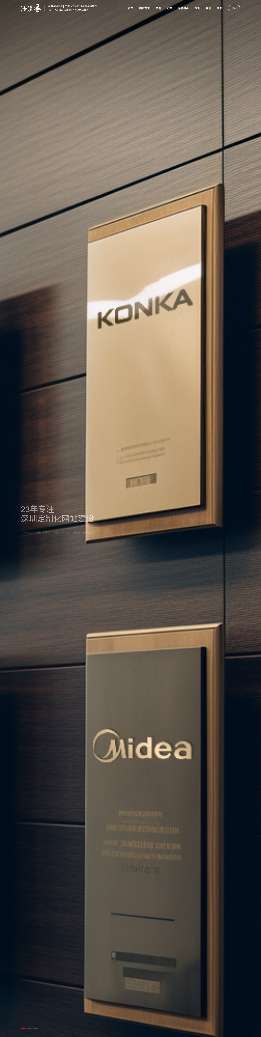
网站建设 (144, 8)
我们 (208, 8)
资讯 (197, 8)
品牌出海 (183, 8)
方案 (169, 8)
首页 (130, 8)
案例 (158, 8)
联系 (219, 8)
